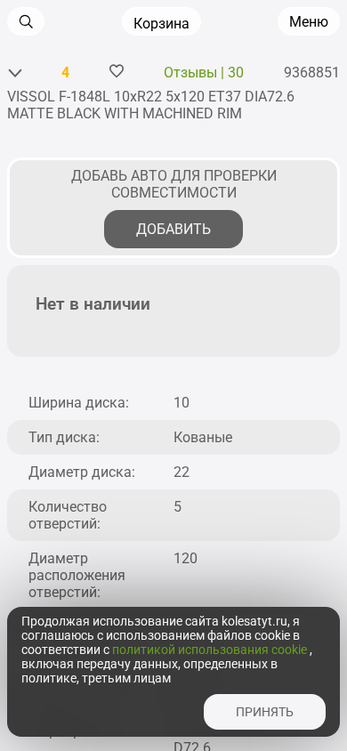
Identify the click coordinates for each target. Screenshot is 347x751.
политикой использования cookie (211, 649)
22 (182, 472)
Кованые (203, 437)
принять (265, 712)
